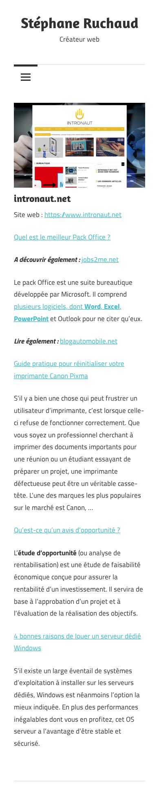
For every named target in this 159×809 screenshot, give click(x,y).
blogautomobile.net (88, 341)
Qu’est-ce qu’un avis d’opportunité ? (67, 530)
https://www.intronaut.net (82, 214)
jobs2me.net (100, 259)
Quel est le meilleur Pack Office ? (62, 237)
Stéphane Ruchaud (80, 22)
